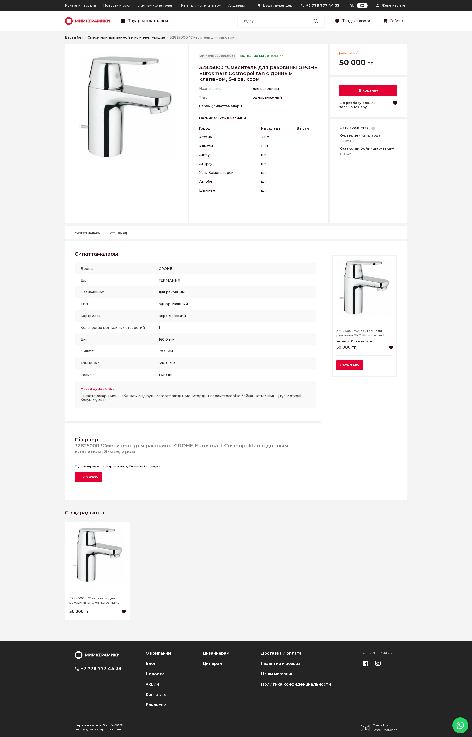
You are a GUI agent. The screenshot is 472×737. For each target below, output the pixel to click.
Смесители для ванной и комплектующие (126, 37)
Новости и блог (117, 5)
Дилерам (212, 664)
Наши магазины (277, 674)
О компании (158, 653)
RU (352, 5)
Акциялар (236, 5)
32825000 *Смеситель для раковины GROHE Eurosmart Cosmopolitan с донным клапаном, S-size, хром (360, 333)
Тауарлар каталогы (148, 21)
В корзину (368, 90)
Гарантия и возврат (282, 664)
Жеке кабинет (394, 5)
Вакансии (156, 705)
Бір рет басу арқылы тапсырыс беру (357, 105)
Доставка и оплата (281, 653)
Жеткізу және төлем (156, 5)
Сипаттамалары (87, 233)
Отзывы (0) (118, 233)
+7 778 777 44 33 (322, 5)
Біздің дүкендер (277, 5)
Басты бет (74, 37)
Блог (151, 664)
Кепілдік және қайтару (201, 5)
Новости (155, 674)
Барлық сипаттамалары (220, 106)
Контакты (156, 694)
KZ (362, 5)
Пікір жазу (88, 477)
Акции (152, 684)
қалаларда (371, 135)
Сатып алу (349, 365)
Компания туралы (80, 5)
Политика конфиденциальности (296, 684)
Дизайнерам (216, 653)
